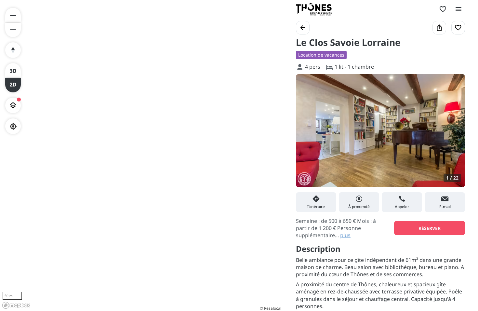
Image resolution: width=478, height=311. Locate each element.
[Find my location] (13, 126)
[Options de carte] (13, 105)
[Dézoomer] (13, 30)
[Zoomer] (13, 15)
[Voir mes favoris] (442, 9)
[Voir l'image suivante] (453, 134)
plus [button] (345, 235)
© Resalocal (270, 308)
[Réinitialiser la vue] (13, 50)
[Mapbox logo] (16, 305)
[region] (141, 155)
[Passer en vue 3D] (13, 70)
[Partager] (439, 27)
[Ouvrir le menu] (458, 9)
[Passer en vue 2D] (13, 85)
